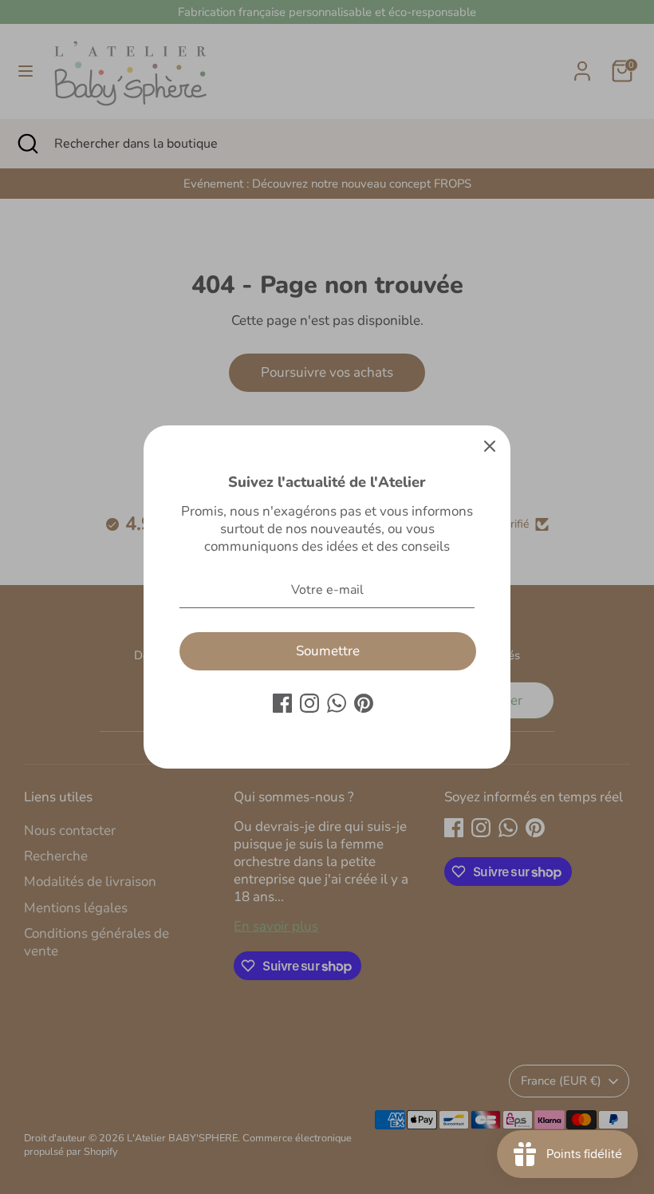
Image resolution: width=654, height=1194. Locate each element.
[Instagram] (309, 703)
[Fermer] (489, 446)
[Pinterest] (363, 703)
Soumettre (328, 651)
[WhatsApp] (336, 703)
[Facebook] (282, 703)
